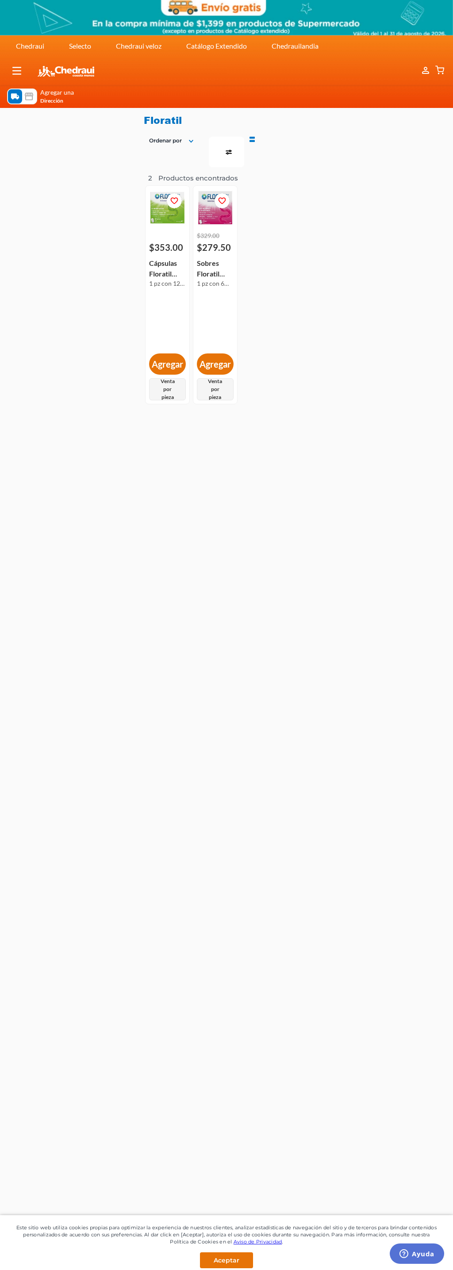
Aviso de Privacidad (258, 1242)
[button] (17, 71)
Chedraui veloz (138, 46)
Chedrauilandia (295, 46)
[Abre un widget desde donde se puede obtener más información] (417, 1254)
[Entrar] (421, 70)
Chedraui (30, 46)
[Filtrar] (226, 152)
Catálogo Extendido (216, 46)
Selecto (80, 46)
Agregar (167, 364)
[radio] (252, 138)
